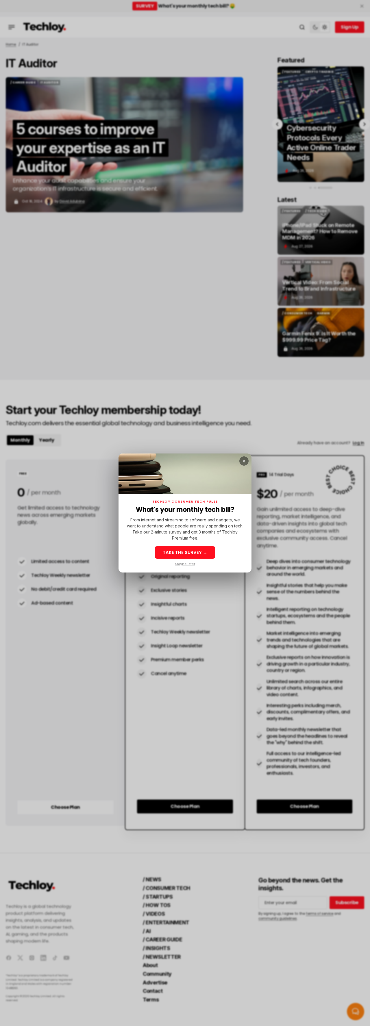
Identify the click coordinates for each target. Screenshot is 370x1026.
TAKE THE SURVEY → (185, 552)
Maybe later (185, 564)
